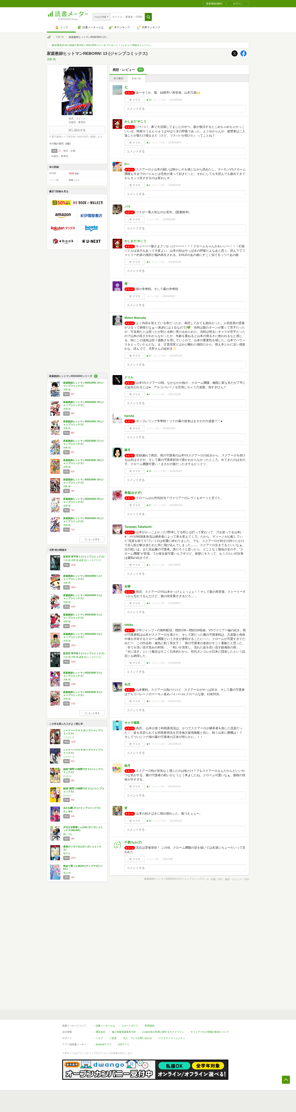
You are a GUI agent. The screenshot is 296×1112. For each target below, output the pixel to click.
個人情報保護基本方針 (124, 1032)
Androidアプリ (104, 1044)
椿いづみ (67, 834)
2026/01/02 (174, 185)
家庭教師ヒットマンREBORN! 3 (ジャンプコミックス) (82, 616)
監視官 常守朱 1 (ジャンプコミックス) (83, 556)
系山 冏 (66, 873)
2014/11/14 (174, 786)
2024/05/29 (174, 262)
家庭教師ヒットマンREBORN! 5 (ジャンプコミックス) (82, 674)
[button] (148, 17)
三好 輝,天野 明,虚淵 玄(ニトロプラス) (82, 560)
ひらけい (67, 776)
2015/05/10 (174, 744)
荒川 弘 (66, 853)
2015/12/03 (174, 701)
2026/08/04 (176, 100)
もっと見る (93, 539)
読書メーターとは (105, 1025)
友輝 (127, 586)
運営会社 (100, 1032)
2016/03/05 (174, 663)
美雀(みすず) (133, 492)
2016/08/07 (174, 603)
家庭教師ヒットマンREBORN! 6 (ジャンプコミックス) (82, 694)
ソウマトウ (68, 737)
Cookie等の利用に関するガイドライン (163, 1032)
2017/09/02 (174, 565)
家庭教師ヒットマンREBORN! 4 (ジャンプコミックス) (82, 636)
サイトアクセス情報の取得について (209, 1032)
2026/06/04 (174, 142)
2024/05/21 (169, 296)
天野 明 (60, 37)
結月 (127, 765)
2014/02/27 (176, 821)
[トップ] (49, 37)
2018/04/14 (176, 505)
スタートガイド (129, 1025)
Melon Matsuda (135, 317)
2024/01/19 (176, 356)
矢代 (127, 684)
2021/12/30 (174, 394)
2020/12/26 (169, 428)
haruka (129, 415)
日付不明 (168, 859)
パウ (127, 206)
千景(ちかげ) (133, 842)
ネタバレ (136, 78)
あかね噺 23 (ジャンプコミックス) (81, 807)
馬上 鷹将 (68, 811)
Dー (127, 164)
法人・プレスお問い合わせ (137, 1038)
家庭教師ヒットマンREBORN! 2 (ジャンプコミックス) (82, 597)
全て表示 (118, 78)
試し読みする (77, 130)
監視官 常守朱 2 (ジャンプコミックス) (83, 653)
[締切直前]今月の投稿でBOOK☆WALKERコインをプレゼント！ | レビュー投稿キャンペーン (101, 45)
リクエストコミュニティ (171, 1038)
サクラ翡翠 (132, 722)
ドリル (129, 377)
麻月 (127, 450)
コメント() (159, 100)
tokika (128, 624)
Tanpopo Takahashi (138, 526)
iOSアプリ (123, 1044)
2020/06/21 (176, 471)
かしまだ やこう (135, 121)
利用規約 (149, 1025)
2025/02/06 (169, 219)
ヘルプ (99, 1038)
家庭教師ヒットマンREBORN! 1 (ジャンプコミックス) (82, 578)
